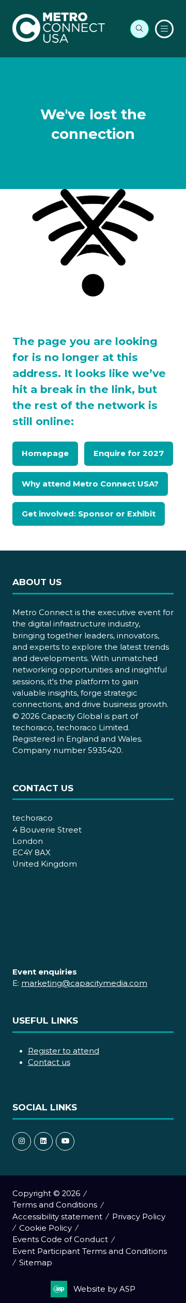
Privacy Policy (138, 1216)
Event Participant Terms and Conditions (89, 1251)
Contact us (49, 1062)
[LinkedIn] (43, 1141)
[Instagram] (21, 1141)
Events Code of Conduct (60, 1239)
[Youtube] (65, 1141)
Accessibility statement (57, 1216)
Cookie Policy (45, 1228)
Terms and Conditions (54, 1205)
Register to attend (63, 1051)
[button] (139, 29)
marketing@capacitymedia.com (84, 983)
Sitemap (35, 1262)
